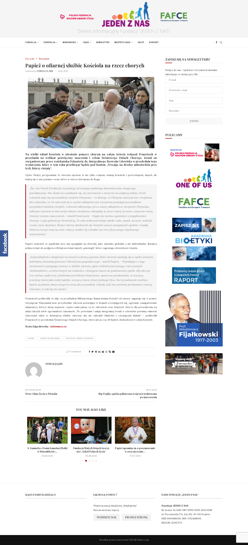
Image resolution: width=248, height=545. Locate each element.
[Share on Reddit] (103, 351)
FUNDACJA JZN (45, 71)
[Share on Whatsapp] (106, 351)
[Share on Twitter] (92, 351)
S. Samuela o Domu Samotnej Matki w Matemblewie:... (47, 450)
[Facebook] (216, 42)
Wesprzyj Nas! (122, 42)
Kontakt (154, 42)
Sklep (141, 42)
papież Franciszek (50, 338)
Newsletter (102, 42)
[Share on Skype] (110, 351)
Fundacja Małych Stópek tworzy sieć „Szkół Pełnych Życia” (91, 450)
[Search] (221, 42)
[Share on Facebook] (89, 351)
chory (30, 338)
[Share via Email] (113, 351)
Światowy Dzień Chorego (80, 338)
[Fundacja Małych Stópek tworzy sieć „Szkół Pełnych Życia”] (91, 430)
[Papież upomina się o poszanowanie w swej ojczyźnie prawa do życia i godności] (135, 430)
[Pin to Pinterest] (96, 351)
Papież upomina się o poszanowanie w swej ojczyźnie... (135, 450)
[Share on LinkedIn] (99, 351)
